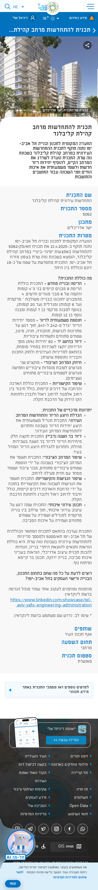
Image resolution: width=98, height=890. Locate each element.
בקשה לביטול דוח (32, 764)
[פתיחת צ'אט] (18, 844)
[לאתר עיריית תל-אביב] (52, 7)
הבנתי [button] (13, 883)
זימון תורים (79, 756)
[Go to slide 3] (42, 107)
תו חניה (82, 789)
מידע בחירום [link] (78, 18)
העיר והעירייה (35, 756)
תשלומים (81, 797)
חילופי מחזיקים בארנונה (69, 764)
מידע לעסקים (36, 797)
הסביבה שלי (37, 806)
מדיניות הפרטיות (33, 814)
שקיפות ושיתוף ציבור (29, 789)
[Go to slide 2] (50, 107)
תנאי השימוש (78, 814)
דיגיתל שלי (20, 18)
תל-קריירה (79, 773)
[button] (91, 6)
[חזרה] (92, 30)
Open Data (79, 806)
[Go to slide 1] (58, 107)
